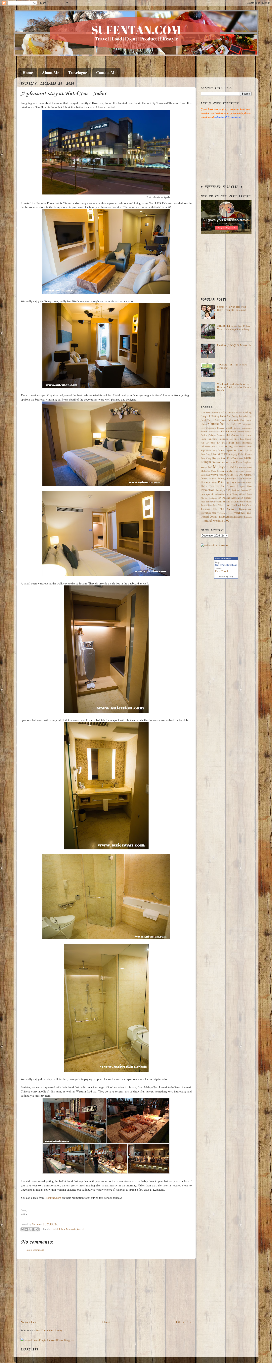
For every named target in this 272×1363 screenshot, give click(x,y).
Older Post (184, 1321)
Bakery (224, 412)
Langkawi (247, 462)
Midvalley (205, 470)
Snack (244, 494)
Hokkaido (223, 438)
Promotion (207, 490)
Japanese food (234, 450)
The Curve (246, 505)
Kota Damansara (235, 458)
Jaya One (205, 454)
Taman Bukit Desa (209, 505)
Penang (205, 482)
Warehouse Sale (242, 512)
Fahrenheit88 (214, 431)
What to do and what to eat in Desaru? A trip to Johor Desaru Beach (234, 387)
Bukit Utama (220, 420)
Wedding (205, 516)
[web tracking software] (214, 545)
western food (221, 520)
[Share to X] (30, 1229)
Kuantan (216, 462)
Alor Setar (206, 412)
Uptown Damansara (239, 509)
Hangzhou (212, 438)
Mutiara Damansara (235, 471)
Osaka (204, 478)
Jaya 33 (248, 450)
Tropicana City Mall (212, 508)
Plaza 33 (213, 486)
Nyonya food (216, 474)
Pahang (222, 478)
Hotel (55, 1229)
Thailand (236, 505)
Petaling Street (244, 482)
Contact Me (106, 72)
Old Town (234, 474)
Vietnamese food (224, 512)
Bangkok (206, 416)
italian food (239, 516)
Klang (208, 458)
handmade (224, 516)
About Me (50, 72)
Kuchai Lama (228, 462)
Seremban (216, 493)
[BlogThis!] (26, 1229)
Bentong (215, 416)
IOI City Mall (208, 442)
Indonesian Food (209, 446)
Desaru (229, 427)
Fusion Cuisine (208, 435)
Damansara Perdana (215, 427)
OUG (226, 474)
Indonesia (246, 442)
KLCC (220, 454)
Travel (224, 571)
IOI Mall (222, 442)
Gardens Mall (223, 435)
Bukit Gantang (245, 416)
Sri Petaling (224, 497)
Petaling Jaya (227, 482)
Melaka (234, 467)
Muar (213, 471)
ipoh (231, 516)
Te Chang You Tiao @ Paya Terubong (232, 366)
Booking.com (53, 1198)
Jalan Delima (240, 446)
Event (204, 431)
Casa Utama (246, 420)
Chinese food (216, 423)
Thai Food (224, 505)
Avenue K (215, 412)
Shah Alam (226, 494)
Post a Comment (35, 1250)
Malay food (206, 467)
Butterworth (233, 419)
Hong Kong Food (236, 439)
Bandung (247, 412)
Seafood (236, 490)
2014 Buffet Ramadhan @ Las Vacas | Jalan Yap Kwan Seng (233, 327)
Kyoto (239, 462)
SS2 (228, 490)
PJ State (212, 478)
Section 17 (246, 490)
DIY (239, 423)
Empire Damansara (242, 427)
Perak (214, 482)
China (204, 424)
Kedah (241, 454)
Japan (221, 450)
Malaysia (71, 1229)
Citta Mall (231, 424)
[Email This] (22, 1229)
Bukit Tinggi (207, 419)
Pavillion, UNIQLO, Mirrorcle (234, 345)
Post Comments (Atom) (49, 1330)
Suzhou (226, 501)
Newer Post (29, 1321)
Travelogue (77, 72)
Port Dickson (228, 486)
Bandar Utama (235, 412)
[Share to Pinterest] (38, 1229)
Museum (221, 470)
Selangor (206, 494)
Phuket (204, 486)
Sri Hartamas (211, 497)
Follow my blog (226, 576)
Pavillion (247, 478)
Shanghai (236, 493)
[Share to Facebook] (34, 1229)
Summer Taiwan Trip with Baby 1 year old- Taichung (231, 308)
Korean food (219, 458)
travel (80, 1229)
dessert (214, 516)
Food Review (229, 431)
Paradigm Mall (234, 478)
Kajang (234, 454)
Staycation (237, 497)
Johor (62, 1229)
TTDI (233, 501)
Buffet (223, 416)
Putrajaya (220, 490)
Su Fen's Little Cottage (226, 565)
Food (217, 571)
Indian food (234, 442)
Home (28, 72)
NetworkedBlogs (223, 558)
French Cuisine (244, 431)
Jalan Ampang (225, 446)
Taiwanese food (244, 501)
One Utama (245, 474)
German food (238, 435)
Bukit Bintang (233, 416)
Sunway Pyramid (214, 501)
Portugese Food (244, 486)
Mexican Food (245, 467)
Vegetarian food (208, 512)
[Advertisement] (106, 1289)
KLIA (227, 454)
